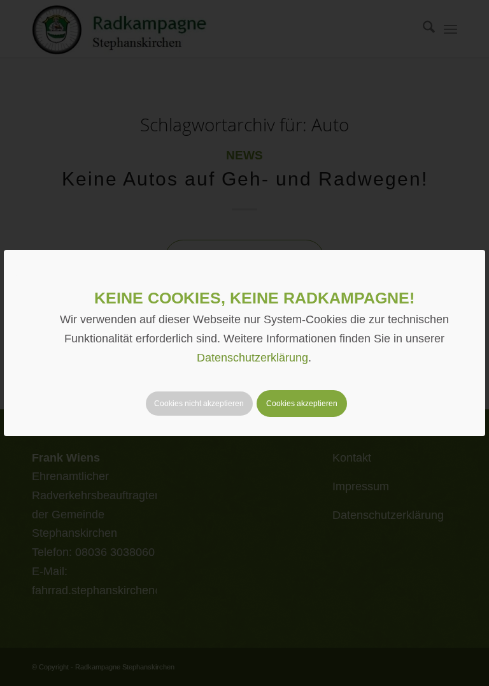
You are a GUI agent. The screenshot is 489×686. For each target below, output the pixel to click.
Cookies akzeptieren (301, 403)
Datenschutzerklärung (252, 357)
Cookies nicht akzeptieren (199, 403)
